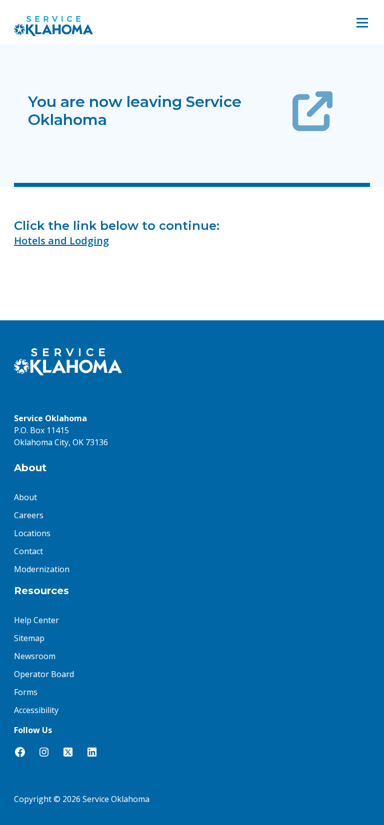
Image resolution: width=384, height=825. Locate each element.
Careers (29, 515)
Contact (28, 551)
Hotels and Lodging (61, 240)
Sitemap (29, 638)
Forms (26, 692)
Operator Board (44, 674)
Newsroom (35, 656)
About (25, 497)
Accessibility (36, 710)
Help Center (36, 620)
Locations (32, 533)
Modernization (42, 569)
